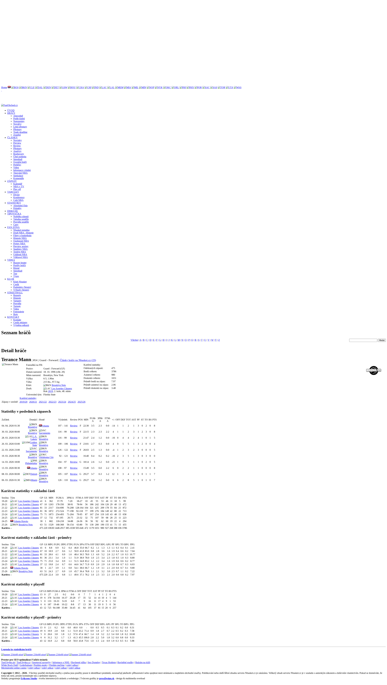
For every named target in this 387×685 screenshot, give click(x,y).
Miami (34, 480)
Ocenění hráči (20, 162)
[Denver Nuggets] (47, 87)
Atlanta (45, 426)
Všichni (134, 340)
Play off (17, 189)
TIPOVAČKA (14, 213)
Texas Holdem (109, 662)
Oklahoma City (46, 457)
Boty (15, 314)
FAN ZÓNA (13, 227)
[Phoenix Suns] (190, 87)
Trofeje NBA (19, 251)
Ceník (16, 284)
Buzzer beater (19, 262)
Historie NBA (20, 238)
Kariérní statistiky (28, 398)
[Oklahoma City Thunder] (167, 87)
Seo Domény (94, 662)
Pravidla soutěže (21, 222)
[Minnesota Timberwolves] (142, 87)
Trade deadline (20, 132)
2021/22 (43, 402)
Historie (17, 298)
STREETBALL (15, 292)
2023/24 (62, 402)
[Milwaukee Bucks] (135, 87)
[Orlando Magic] (175, 87)
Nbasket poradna (21, 230)
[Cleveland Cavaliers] (31, 87)
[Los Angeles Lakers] (111, 87)
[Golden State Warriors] (63, 87)
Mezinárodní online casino (13, 668)
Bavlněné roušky (125, 662)
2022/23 (52, 402)
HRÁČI (11, 113)
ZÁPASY (12, 181)
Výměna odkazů (21, 325)
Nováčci (17, 124)
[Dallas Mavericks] (39, 87)
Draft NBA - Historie (23, 232)
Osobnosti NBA (21, 241)
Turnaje (17, 306)
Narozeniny (18, 121)
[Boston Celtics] (15, 87)
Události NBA (20, 254)
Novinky (17, 140)
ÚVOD (11, 110)
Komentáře (18, 178)
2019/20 (23, 402)
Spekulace (18, 175)
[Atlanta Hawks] (9, 87)
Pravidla (17, 303)
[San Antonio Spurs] (213, 87)
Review (17, 145)
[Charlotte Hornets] (80, 87)
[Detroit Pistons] (55, 87)
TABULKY (13, 192)
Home (4, 87)
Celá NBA (18, 200)
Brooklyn (32, 427)
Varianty (17, 300)
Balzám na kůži (142, 662)
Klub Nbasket (20, 281)
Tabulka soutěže (21, 219)
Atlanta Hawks (21, 521)
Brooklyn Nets (59, 385)
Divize (16, 194)
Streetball (17, 159)
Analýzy (17, 151)
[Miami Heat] (127, 87)
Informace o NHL (61, 662)
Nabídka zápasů (21, 216)
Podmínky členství (22, 287)
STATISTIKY (14, 203)
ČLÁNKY (12, 137)
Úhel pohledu (19, 156)
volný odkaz (72, 665)
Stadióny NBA (20, 249)
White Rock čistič (9, 665)
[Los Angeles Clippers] (103, 87)
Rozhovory (18, 154)
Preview (17, 143)
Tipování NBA (20, 173)
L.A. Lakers (34, 437)
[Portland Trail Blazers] (198, 87)
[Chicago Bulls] (88, 87)
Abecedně (18, 116)
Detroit (33, 474)
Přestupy (17, 129)
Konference (18, 197)
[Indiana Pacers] (95, 87)
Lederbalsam (26, 665)
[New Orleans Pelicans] (150, 87)
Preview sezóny (20, 246)
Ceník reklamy (20, 322)
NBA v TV (18, 186)
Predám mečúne (57, 665)
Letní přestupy (20, 126)
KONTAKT (13, 317)
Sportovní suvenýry (41, 662)
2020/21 (33, 402)
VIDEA (11, 260)
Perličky (17, 164)
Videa (16, 167)
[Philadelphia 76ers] (183, 87)
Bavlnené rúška (78, 662)
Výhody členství (21, 290)
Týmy (16, 276)
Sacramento (44, 433)
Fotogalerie (18, 311)
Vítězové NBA (20, 257)
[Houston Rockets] (72, 87)
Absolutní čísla (20, 205)
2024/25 (72, 402)
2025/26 (81, 402)
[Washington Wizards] (237, 87)
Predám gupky (41, 665)
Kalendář (17, 184)
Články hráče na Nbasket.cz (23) (78, 360)
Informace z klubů (22, 170)
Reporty (17, 295)
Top (15, 273)
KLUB (10, 279)
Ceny (15, 224)
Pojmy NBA (19, 243)
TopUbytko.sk (8, 662)
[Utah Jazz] (229, 87)
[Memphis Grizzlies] (119, 87)
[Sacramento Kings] (206, 87)
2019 (50, 391)
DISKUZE (12, 211)
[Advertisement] (92, 22)
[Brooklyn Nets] (23, 87)
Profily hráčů (19, 265)
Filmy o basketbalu (22, 235)
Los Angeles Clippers (61, 388)
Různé (16, 268)
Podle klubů (19, 118)
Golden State (33, 443)
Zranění (17, 135)
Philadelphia (31, 463)
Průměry (17, 208)
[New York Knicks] (159, 87)
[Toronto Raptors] (221, 87)
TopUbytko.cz (23, 662)
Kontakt (17, 319)
